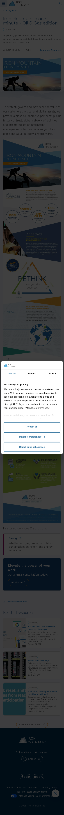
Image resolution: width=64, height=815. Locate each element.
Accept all (32, 426)
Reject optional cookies (32, 447)
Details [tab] (32, 373)
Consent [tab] (11, 373)
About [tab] (52, 373)
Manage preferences (30, 436)
